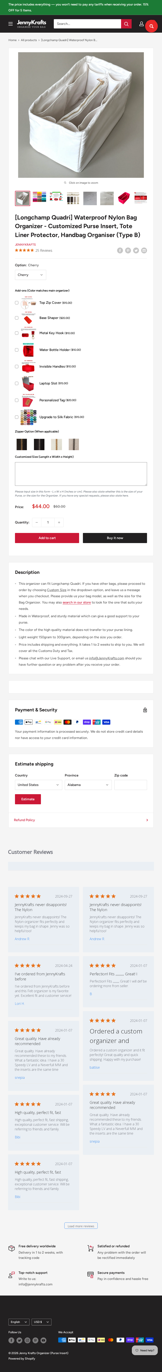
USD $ (38, 1322)
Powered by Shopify (21, 1358)
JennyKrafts (25, 244)
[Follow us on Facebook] (11, 1340)
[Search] (126, 23)
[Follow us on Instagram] (27, 1340)
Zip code (121, 775)
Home (12, 40)
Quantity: (22, 522)
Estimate (28, 799)
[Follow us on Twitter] (19, 1340)
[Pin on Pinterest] (128, 250)
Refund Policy (24, 820)
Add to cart (47, 538)
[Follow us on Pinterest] (35, 1340)
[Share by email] (144, 250)
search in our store (77, 602)
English (15, 1322)
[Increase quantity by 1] (59, 522)
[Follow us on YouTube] (43, 1340)
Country (21, 775)
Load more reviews (81, 1226)
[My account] (141, 23)
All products (29, 40)
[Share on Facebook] (120, 250)
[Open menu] (10, 23)
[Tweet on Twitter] (136, 250)
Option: (27, 265)
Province (71, 775)
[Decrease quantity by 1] (36, 522)
